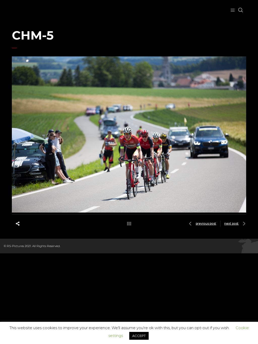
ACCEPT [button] (139, 336)
